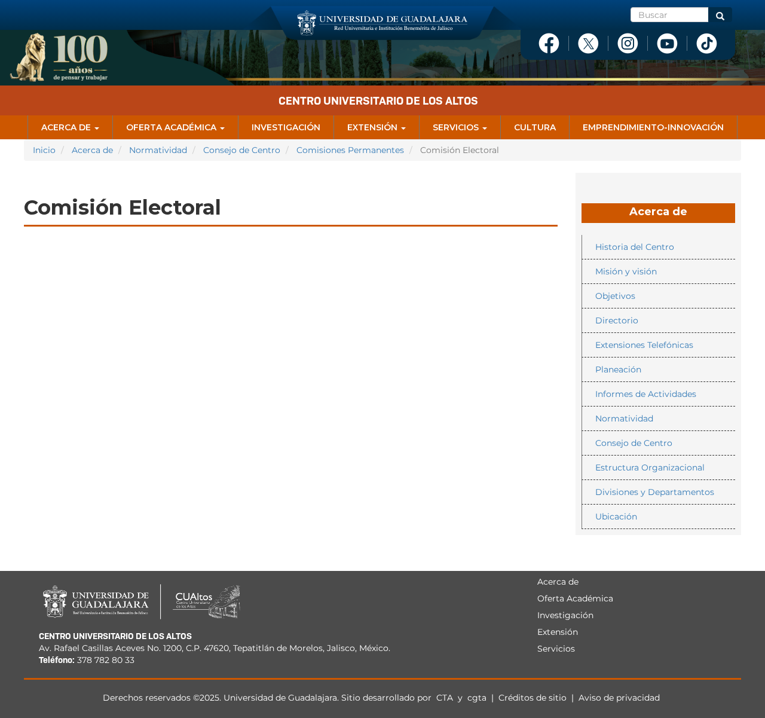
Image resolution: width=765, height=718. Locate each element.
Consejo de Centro (241, 150)
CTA (445, 697)
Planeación (618, 369)
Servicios (457, 127)
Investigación (286, 127)
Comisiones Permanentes (350, 150)
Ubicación (616, 516)
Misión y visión (626, 271)
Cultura (535, 127)
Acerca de (67, 127)
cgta (476, 697)
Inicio (44, 150)
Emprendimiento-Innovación (653, 127)
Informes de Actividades (645, 394)
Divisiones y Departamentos (654, 492)
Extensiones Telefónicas (644, 345)
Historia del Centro (634, 247)
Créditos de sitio (532, 697)
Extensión (373, 127)
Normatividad (158, 150)
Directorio (616, 320)
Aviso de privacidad (619, 697)
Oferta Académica (172, 127)
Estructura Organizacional (650, 467)
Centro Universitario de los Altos (378, 101)
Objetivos (615, 296)
